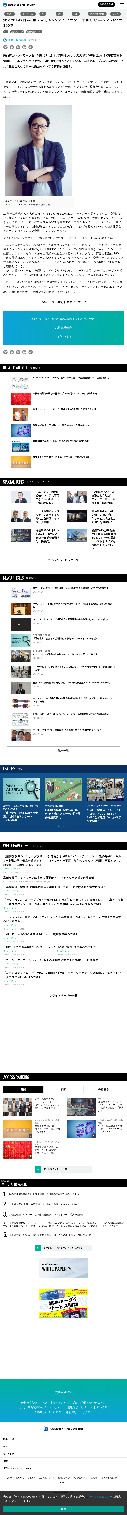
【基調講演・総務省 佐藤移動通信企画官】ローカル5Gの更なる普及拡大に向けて (51, 1234)
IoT (75, 14)
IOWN (9, 14)
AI (43, 14)
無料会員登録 (106, 4)
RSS (62, 1482)
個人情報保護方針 (109, 1478)
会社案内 (31, 1478)
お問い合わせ (64, 1478)
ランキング (8, 1454)
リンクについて (80, 1478)
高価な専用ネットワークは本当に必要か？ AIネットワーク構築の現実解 (46, 1214)
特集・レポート (10, 1439)
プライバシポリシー (99, 1496)
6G (59, 14)
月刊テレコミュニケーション (17, 1468)
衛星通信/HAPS (34, 32)
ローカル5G (28, 14)
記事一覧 (63, 750)
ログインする (63, 336)
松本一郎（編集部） (18, 40)
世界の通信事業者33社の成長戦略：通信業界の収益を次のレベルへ (44, 1194)
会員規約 (94, 1478)
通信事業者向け (97, 14)
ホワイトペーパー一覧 (63, 995)
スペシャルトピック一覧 (63, 560)
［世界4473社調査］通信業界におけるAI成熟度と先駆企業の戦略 (43, 1204)
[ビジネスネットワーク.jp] (19, 5)
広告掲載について (47, 1478)
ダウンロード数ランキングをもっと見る (63, 1248)
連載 (5, 1461)
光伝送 (115, 14)
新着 (5, 1446)
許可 (63, 1509)
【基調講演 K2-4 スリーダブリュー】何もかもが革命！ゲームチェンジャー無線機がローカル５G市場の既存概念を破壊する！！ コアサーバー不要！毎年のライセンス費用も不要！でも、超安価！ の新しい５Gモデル (66, 1225)
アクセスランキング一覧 (55, 1169)
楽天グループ (17, 32)
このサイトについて (15, 1478)
